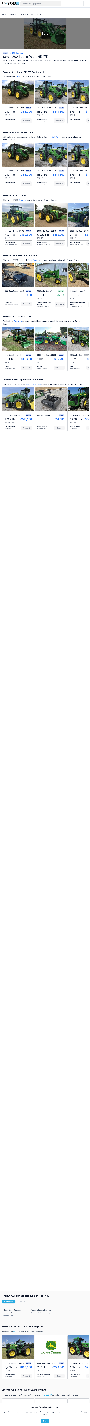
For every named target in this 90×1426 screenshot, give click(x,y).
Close (45, 1421)
